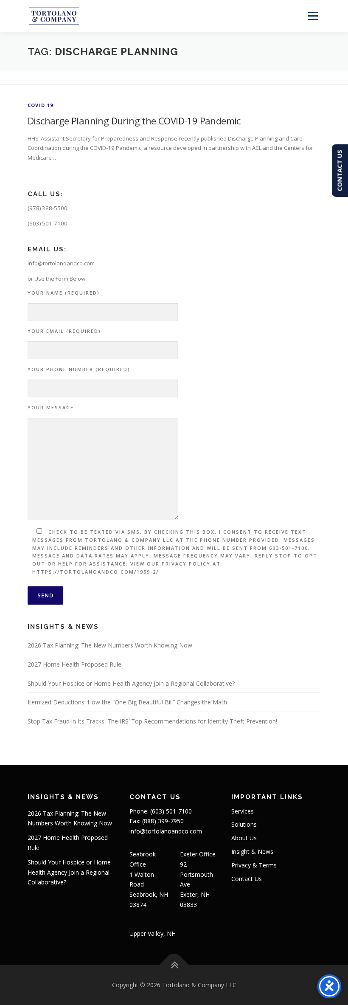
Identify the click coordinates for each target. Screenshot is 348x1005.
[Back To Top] (174, 965)
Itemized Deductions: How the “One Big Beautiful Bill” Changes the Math (127, 702)
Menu (313, 16)
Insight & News (252, 851)
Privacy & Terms (254, 865)
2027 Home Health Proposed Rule (74, 664)
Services (242, 811)
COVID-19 (40, 105)
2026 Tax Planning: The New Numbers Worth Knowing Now (110, 645)
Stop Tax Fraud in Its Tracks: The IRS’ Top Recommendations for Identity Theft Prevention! (152, 721)
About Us (244, 838)
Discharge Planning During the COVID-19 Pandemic (134, 120)
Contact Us (246, 879)
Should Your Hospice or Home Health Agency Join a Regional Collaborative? (131, 683)
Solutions (244, 824)
